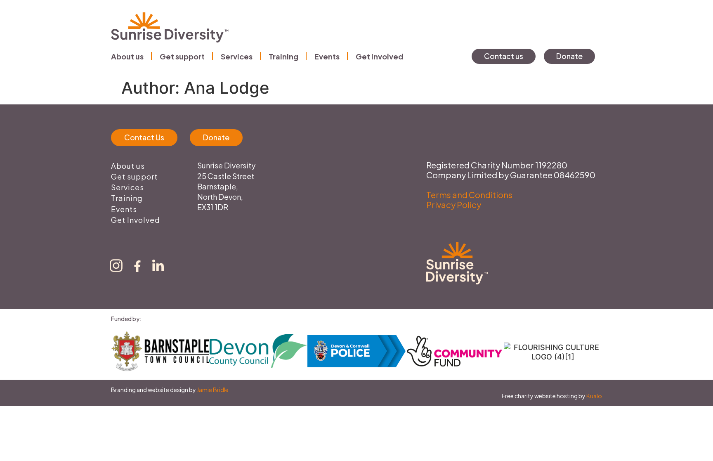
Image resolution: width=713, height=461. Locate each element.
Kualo (594, 396)
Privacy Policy (453, 204)
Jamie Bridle (213, 389)
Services (237, 56)
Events (327, 56)
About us (127, 56)
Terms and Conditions (469, 194)
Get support (182, 56)
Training (283, 56)
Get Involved (380, 56)
